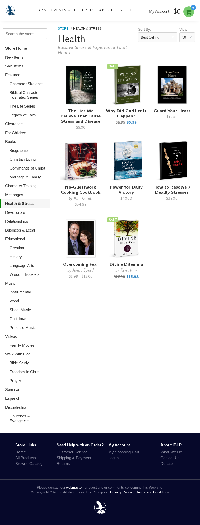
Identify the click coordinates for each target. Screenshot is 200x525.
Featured (12, 75)
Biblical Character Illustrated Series (25, 94)
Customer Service (72, 452)
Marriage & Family (25, 177)
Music (10, 283)
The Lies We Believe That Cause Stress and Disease (81, 116)
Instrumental (20, 292)
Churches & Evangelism (20, 418)
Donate (166, 463)
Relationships (16, 221)
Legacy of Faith (23, 115)
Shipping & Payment (74, 457)
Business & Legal (20, 230)
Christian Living (23, 159)
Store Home (16, 48)
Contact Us (170, 457)
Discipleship (15, 407)
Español (12, 398)
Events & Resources (73, 10)
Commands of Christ (27, 168)
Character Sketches (27, 84)
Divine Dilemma (126, 264)
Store (126, 10)
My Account (159, 11)
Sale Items (14, 66)
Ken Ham (129, 270)
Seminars (13, 389)
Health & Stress (19, 203)
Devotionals (15, 212)
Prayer (15, 380)
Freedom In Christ (25, 372)
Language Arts (22, 265)
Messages (14, 194)
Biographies (20, 150)
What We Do (171, 452)
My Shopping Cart (123, 452)
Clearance (14, 124)
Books (10, 141)
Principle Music (23, 327)
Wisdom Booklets (25, 274)
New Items (14, 57)
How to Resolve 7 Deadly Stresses (172, 189)
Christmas (18, 318)
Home (20, 452)
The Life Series (22, 106)
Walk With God (17, 354)
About (106, 10)
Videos (11, 336)
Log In (113, 457)
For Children (15, 132)
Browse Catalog (28, 463)
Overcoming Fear (80, 264)
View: (183, 30)
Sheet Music (20, 310)
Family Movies (22, 345)
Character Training (20, 186)
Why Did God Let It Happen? (126, 113)
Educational (15, 239)
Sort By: (144, 30)
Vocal (14, 301)
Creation (17, 248)
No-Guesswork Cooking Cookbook (81, 189)
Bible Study (19, 363)
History (16, 256)
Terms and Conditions (152, 492)
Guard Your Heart (172, 111)
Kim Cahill (83, 198)
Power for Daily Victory (126, 189)
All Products (25, 457)
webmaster (74, 487)
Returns (63, 463)
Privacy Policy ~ (123, 492)
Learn (40, 10)
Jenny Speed (83, 270)
